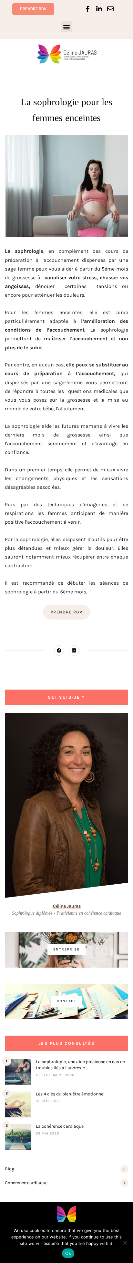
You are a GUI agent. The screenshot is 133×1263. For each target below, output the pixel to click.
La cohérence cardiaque (60, 1126)
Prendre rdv (67, 612)
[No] (125, 1242)
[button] (66, 26)
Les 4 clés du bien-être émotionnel (70, 1094)
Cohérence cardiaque (26, 1183)
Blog (9, 1169)
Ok (68, 1253)
